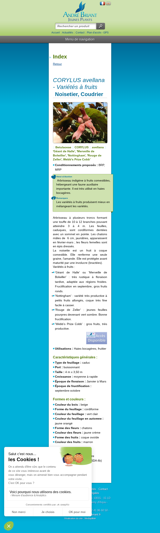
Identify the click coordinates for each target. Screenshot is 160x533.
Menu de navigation (80, 39)
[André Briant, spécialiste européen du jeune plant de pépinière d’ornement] (80, 11)
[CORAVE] (80, 122)
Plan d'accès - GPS (98, 32)
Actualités (67, 32)
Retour (57, 64)
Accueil (55, 32)
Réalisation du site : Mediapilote (80, 518)
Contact (80, 32)
